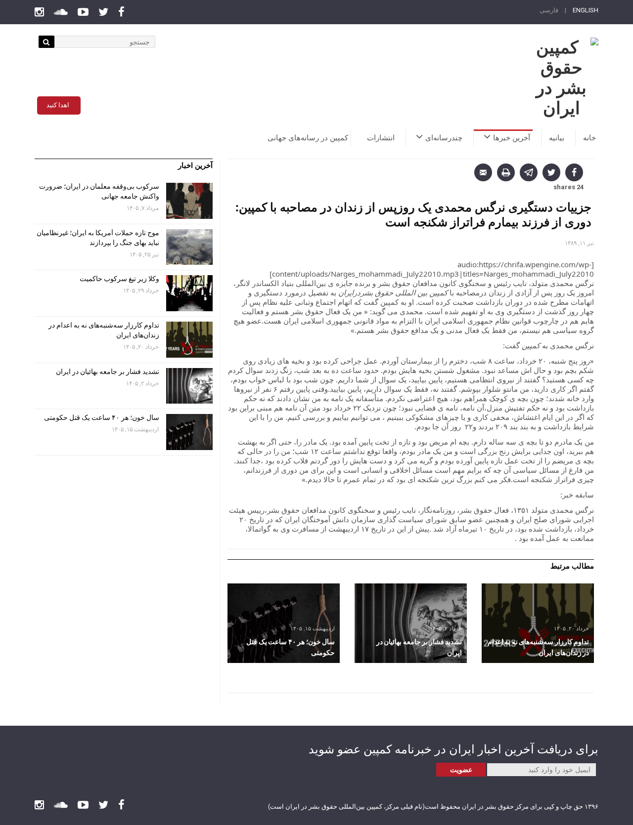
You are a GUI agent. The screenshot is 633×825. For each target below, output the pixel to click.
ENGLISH (585, 10)
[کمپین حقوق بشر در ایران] (561, 78)
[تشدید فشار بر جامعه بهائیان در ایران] (411, 623)
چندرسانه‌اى (443, 137)
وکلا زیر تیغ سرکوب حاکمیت (118, 279)
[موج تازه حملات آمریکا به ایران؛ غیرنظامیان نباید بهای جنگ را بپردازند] (189, 247)
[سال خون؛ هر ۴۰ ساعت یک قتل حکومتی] (283, 623)
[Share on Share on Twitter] (551, 172)
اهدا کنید (57, 105)
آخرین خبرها (511, 137)
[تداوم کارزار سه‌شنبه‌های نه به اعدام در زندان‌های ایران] (538, 623)
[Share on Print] (506, 172)
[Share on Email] (483, 172)
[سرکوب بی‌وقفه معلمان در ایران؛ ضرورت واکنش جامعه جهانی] (189, 201)
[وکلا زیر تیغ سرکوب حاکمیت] (189, 293)
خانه (589, 137)
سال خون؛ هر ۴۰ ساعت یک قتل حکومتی (101, 417)
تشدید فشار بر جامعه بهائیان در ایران (106, 371)
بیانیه (556, 137)
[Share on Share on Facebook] (574, 172)
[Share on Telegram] (529, 172)
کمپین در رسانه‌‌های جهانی (308, 137)
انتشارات (381, 137)
